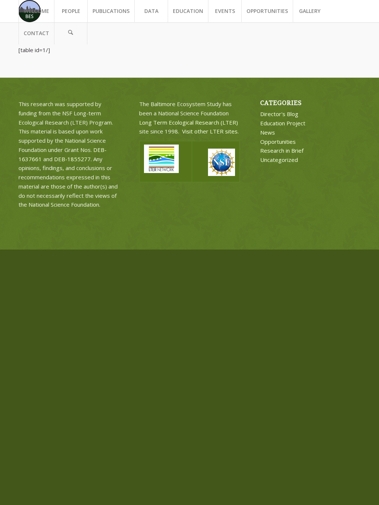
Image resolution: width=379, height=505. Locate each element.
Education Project (282, 123)
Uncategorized (279, 159)
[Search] (70, 33)
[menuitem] (36, 11)
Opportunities (278, 141)
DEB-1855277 (72, 159)
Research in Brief (281, 150)
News (267, 132)
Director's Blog (279, 114)
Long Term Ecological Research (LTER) (188, 122)
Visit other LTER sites (210, 131)
